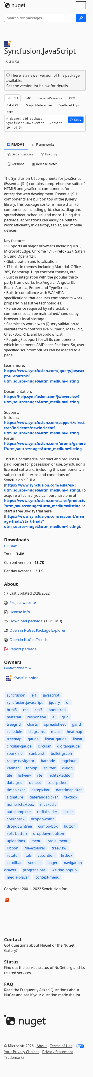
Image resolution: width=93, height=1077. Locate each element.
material (14, 717)
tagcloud (69, 760)
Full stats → (13, 546)
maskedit (48, 804)
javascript (51, 695)
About (42, 1045)
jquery (54, 702)
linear (78, 738)
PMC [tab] (28, 98)
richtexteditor (60, 775)
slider (68, 811)
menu (36, 840)
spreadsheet (55, 724)
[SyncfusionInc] (8, 678)
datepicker (40, 789)
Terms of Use (61, 1045)
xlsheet (35, 782)
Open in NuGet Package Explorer (37, 630)
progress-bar (34, 869)
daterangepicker (44, 797)
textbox (70, 797)
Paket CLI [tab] (13, 105)
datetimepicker (69, 789)
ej (53, 717)
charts (32, 724)
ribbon (12, 848)
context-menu (47, 877)
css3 (38, 709)
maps (55, 731)
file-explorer (35, 848)
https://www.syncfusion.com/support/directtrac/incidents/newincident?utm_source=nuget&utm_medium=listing (44, 428)
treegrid (14, 724)
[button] (76, 120)
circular (44, 746)
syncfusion (16, 695)
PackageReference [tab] (50, 98)
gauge (33, 738)
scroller (34, 862)
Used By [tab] (50, 154)
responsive (36, 717)
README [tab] (17, 144)
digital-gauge (68, 746)
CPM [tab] (72, 98)
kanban (13, 767)
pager (52, 862)
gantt (76, 724)
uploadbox (16, 840)
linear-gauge (56, 738)
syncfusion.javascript (25, 702)
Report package (23, 648)
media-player (18, 877)
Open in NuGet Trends (28, 639)
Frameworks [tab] (44, 144)
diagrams (36, 731)
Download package (25, 620)
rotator (13, 855)
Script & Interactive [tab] (39, 105)
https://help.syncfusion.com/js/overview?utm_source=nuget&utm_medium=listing (42, 399)
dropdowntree (19, 826)
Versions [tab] (17, 164)
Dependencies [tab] (22, 154)
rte (39, 775)
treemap (14, 738)
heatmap (74, 731)
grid (65, 717)
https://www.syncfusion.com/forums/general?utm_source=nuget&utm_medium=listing (45, 446)
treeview (59, 848)
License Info (19, 611)
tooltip (31, 767)
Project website (22, 602)
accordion (46, 855)
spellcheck (16, 818)
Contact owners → (18, 668)
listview (24, 775)
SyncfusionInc (26, 677)
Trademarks (14, 1057)
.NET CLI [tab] (12, 98)
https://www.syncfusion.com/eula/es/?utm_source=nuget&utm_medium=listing (41, 488)
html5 (12, 709)
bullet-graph (61, 753)
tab (28, 855)
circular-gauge (19, 746)
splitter (50, 767)
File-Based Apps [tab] (68, 105)
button (70, 826)
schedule (14, 731)
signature (15, 797)
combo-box (48, 826)
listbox (66, 855)
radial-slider (47, 811)
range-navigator (21, 760)
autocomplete (19, 811)
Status (11, 962)
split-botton (17, 833)
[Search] (81, 18)
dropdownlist (42, 818)
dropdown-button (48, 833)
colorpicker (57, 782)
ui (67, 702)
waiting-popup (64, 869)
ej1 (34, 695)
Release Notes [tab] (46, 164)
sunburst (36, 753)
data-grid (15, 782)
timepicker (16, 789)
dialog (67, 767)
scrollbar (14, 862)
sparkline (15, 753)
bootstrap (57, 709)
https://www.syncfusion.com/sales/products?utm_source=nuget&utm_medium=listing (44, 503)
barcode (48, 760)
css (25, 709)
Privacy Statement (57, 1051)
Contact (13, 939)
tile (9, 775)
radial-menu (58, 840)
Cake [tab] (10, 112)
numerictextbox (20, 804)
